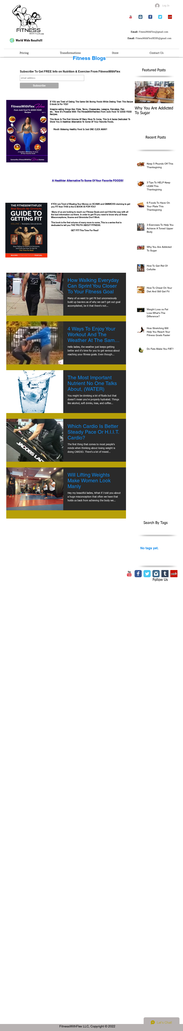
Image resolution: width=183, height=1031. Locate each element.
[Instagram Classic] (140, 17)
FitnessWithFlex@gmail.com (153, 32)
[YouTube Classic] (131, 17)
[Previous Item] (140, 92)
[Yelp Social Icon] (170, 17)
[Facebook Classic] (150, 17)
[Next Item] (168, 92)
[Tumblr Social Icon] (165, 573)
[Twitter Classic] (160, 17)
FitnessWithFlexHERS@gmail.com (153, 38)
